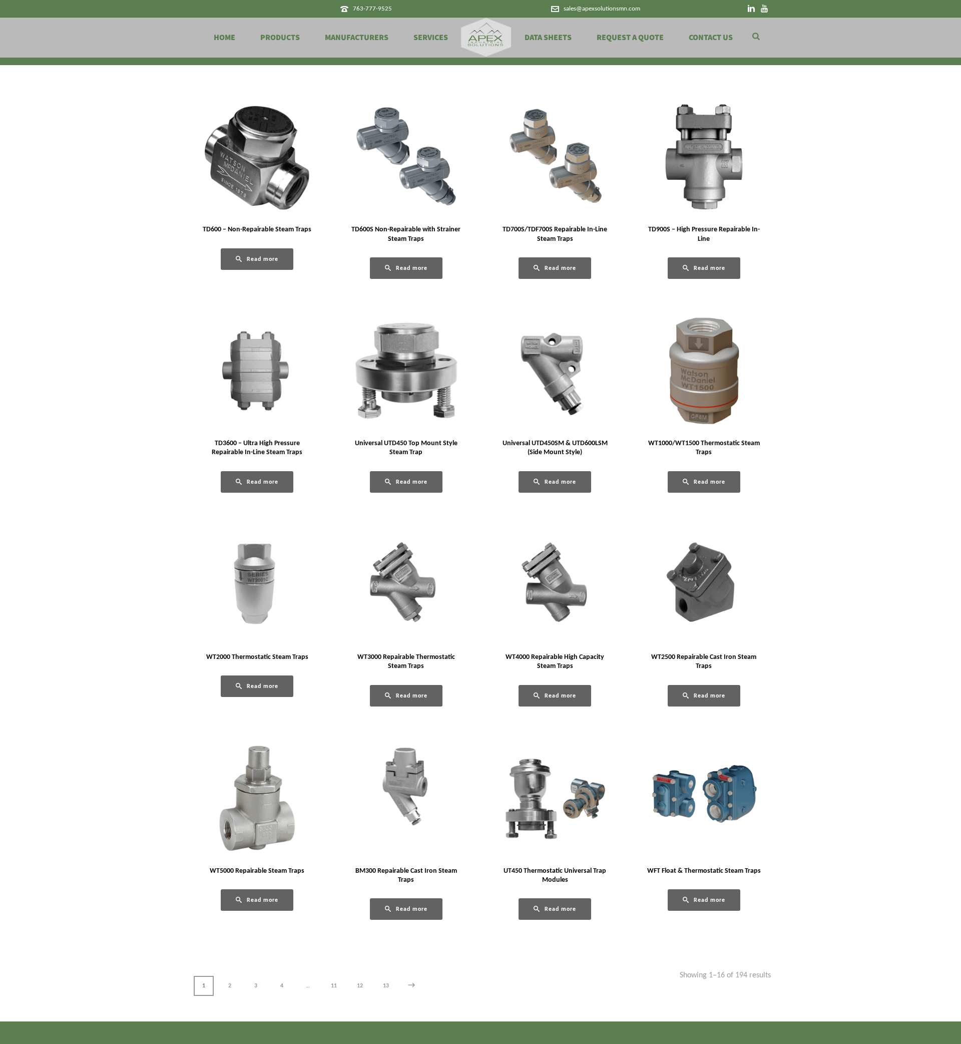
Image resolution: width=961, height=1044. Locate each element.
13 (386, 986)
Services (430, 37)
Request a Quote (630, 37)
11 (334, 986)
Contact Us (711, 37)
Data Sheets (548, 37)
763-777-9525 (372, 9)
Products (280, 37)
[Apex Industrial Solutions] (486, 38)
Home (224, 37)
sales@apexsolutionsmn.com (602, 9)
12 (360, 986)
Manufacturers (356, 37)
